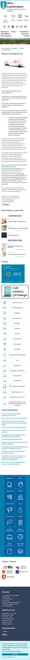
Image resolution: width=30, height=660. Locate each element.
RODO (5, 631)
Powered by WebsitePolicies (8, 657)
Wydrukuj (5, 204)
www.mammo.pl (16, 191)
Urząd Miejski (23, 32)
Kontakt (26, 36)
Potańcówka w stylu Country (16, 254)
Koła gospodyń (6, 36)
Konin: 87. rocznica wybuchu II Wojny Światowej (14, 418)
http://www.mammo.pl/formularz (11, 168)
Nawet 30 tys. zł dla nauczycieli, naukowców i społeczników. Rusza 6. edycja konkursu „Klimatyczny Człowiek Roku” (13, 457)
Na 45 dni (20, 281)
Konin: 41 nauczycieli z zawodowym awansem (14, 427)
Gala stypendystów (13, 235)
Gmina (13, 32)
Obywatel (24, 34)
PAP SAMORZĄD (10, 410)
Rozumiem (15, 654)
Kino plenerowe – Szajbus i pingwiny (18, 228)
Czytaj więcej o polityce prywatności (11, 651)
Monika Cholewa (9, 199)
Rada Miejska (5, 34)
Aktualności (5, 32)
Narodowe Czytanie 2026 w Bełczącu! (15, 247)
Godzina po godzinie (8, 281)
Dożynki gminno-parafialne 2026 (17, 221)
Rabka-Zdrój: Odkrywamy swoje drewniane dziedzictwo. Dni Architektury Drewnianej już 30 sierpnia (14, 422)
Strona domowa (6, 48)
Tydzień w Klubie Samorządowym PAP (12, 439)
